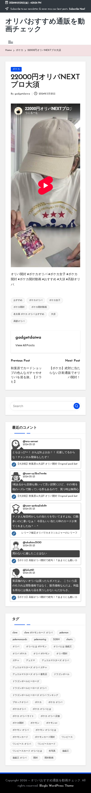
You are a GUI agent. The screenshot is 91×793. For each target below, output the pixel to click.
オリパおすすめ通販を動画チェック (45, 25)
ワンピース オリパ (22, 744)
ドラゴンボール (61, 674)
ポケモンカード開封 (45, 737)
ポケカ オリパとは (42, 709)
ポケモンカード (20, 737)
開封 (35, 758)
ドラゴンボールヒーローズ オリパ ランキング (35, 695)
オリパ (16, 646)
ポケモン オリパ (21, 730)
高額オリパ (19, 321)
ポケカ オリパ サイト (23, 716)
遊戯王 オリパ (20, 758)
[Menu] (10, 42)
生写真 (52, 751)
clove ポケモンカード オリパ (38, 633)
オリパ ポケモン (41, 653)
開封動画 (49, 758)
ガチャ (16, 660)
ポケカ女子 (54, 300)
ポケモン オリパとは (46, 730)
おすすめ (17, 300)
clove (15, 633)
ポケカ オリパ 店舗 (50, 716)
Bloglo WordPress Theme (56, 785)
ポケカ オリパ (55, 702)
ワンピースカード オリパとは (27, 751)
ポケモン (34, 723)
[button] (25, 345)
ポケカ (16, 69)
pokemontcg (40, 639)
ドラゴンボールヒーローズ (26, 681)
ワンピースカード (46, 744)
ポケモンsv (51, 723)
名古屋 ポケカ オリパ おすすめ (28, 314)
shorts (69, 639)
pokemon (63, 633)
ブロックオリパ (20, 702)
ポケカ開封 (19, 307)
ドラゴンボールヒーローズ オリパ (29, 688)
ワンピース (67, 737)
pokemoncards (20, 639)
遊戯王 (65, 751)
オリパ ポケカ (20, 653)
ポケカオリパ (35, 300)
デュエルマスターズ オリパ (55, 660)
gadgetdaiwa (28, 337)
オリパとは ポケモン (36, 646)
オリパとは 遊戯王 (62, 646)
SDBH (56, 639)
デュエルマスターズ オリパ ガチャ (30, 667)
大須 (53, 314)
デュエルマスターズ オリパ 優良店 (30, 674)
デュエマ (30, 660)
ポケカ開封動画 (39, 307)
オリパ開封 (61, 653)
